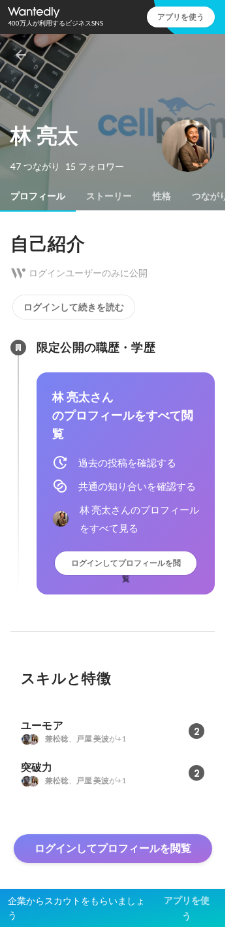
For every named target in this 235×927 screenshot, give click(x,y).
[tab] (38, 196)
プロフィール (37, 196)
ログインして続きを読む (74, 307)
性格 (162, 196)
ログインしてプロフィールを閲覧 (126, 566)
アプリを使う (180, 16)
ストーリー (109, 196)
